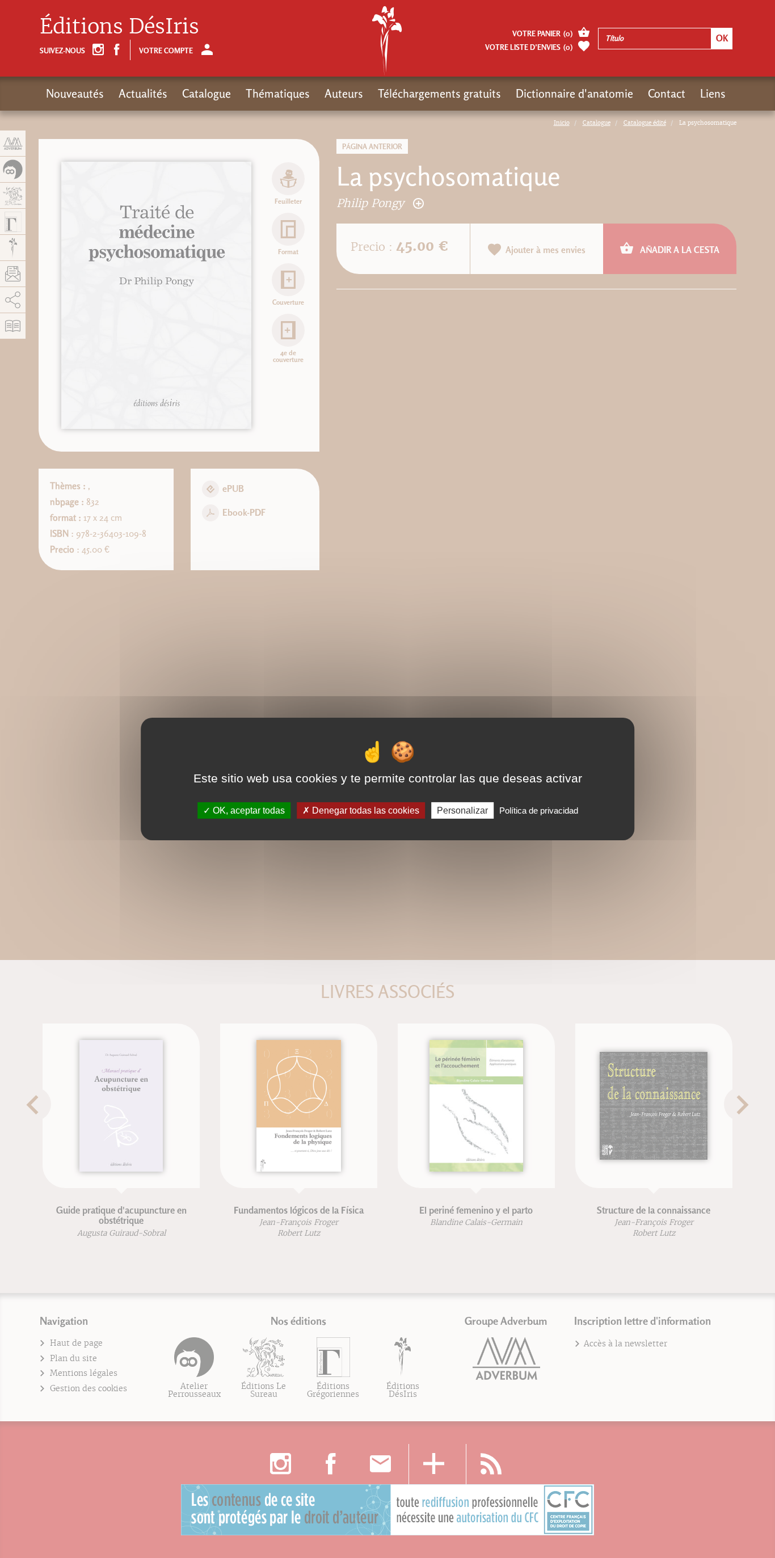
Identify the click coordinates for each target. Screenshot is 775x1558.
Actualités (143, 93)
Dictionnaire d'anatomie (574, 93)
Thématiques (278, 93)
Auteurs (344, 93)
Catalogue (206, 93)
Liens (713, 93)
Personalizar (462, 810)
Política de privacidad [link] (538, 810)
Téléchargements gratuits (439, 93)
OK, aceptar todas (247, 810)
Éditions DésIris (119, 26)
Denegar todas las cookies (364, 810)
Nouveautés (75, 93)
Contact (666, 93)
